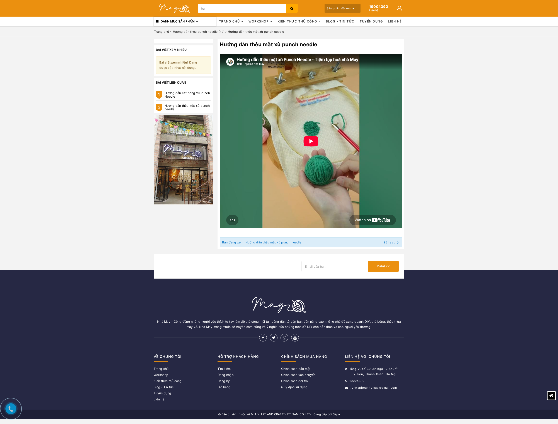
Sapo (336, 414)
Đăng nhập (226, 375)
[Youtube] (295, 337)
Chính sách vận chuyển (298, 375)
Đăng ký (383, 266)
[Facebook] (263, 337)
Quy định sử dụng (294, 387)
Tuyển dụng (371, 21)
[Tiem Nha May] (183, 160)
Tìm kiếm (224, 369)
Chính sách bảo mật (296, 369)
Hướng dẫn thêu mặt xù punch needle (187, 107)
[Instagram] (284, 337)
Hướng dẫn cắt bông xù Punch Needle (187, 94)
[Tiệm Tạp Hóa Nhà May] (174, 8)
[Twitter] (273, 337)
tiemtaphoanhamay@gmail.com (373, 387)
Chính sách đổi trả (294, 381)
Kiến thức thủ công (298, 21)
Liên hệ (395, 21)
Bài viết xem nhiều (171, 50)
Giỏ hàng (224, 387)
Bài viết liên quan (171, 82)
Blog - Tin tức (340, 21)
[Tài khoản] (399, 8)
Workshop (259, 21)
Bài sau (390, 242)
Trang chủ (230, 21)
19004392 (357, 381)
